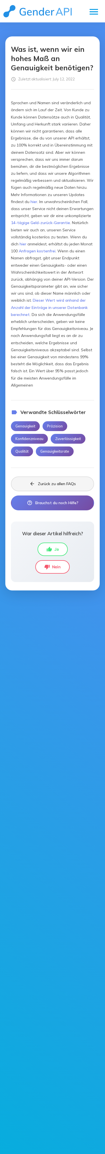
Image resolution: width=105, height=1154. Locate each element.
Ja (52, 549)
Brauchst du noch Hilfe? (52, 503)
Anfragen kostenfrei (37, 250)
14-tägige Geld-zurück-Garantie (40, 222)
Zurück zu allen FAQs (52, 484)
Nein (52, 567)
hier (34, 201)
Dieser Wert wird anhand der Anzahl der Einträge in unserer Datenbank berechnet (49, 307)
